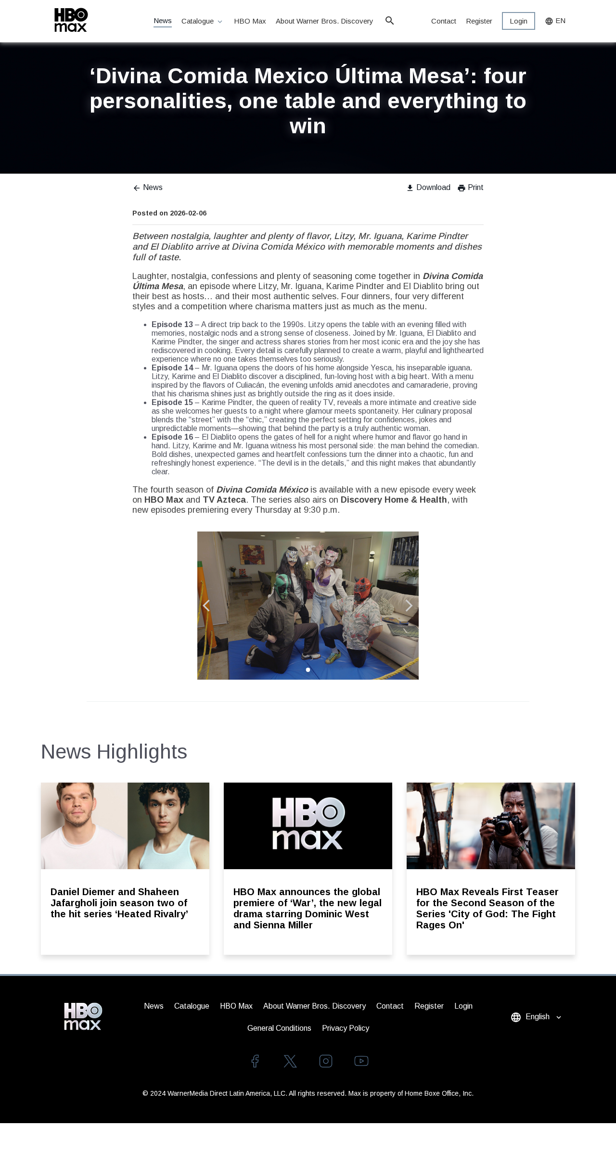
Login (518, 21)
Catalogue (202, 21)
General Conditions (279, 1028)
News (163, 20)
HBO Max (250, 21)
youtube (361, 1061)
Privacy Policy (345, 1028)
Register (479, 21)
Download (428, 187)
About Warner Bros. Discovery (325, 21)
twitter (290, 1061)
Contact (443, 21)
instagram (326, 1061)
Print (470, 187)
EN (555, 20)
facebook (254, 1061)
